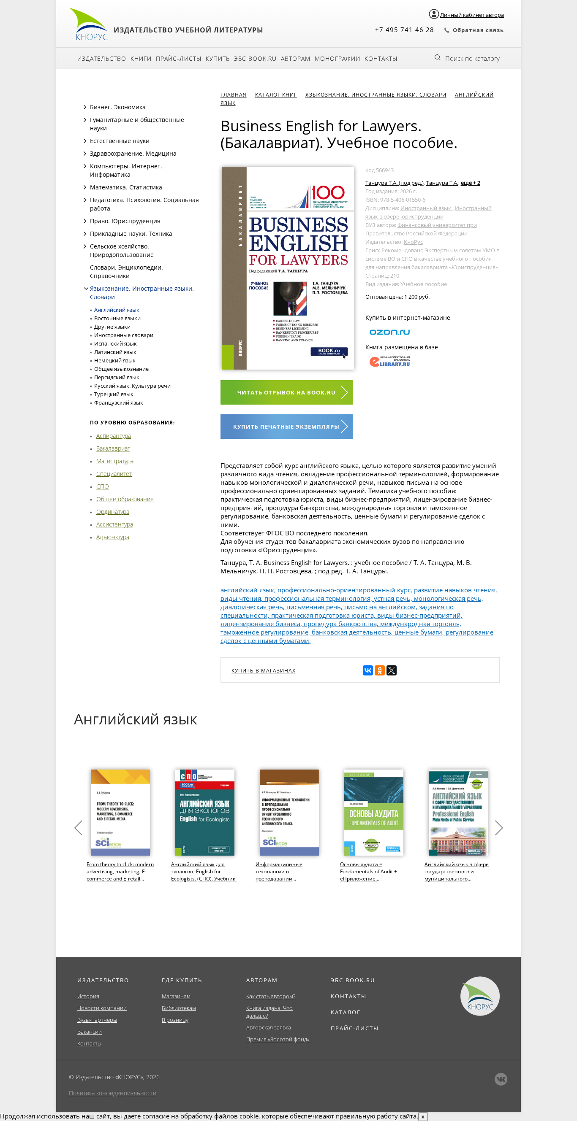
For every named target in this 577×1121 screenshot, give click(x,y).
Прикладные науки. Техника (131, 234)
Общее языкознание (121, 369)
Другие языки (112, 326)
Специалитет (114, 474)
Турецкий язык (113, 394)
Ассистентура (114, 524)
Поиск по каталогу (472, 58)
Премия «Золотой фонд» (278, 1039)
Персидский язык (116, 377)
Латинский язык (115, 352)
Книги (141, 58)
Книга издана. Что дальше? (269, 1011)
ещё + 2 (470, 182)
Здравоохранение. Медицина (133, 153)
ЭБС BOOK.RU (353, 980)
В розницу (175, 1020)
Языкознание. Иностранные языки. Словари (375, 94)
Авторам (295, 58)
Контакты (381, 58)
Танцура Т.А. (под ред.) (394, 182)
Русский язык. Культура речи (132, 385)
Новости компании (102, 1008)
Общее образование (125, 499)
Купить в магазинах (263, 670)
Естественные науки (120, 141)
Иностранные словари (123, 335)
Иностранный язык (426, 208)
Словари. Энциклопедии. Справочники (126, 271)
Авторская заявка (268, 1027)
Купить (218, 58)
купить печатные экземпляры (286, 426)
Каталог (346, 1012)
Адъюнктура (112, 537)
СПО (102, 486)
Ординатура (112, 512)
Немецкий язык (115, 360)
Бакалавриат (113, 448)
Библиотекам (179, 1008)
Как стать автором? (270, 996)
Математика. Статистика (126, 187)
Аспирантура (113, 436)
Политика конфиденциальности (112, 1093)
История (88, 996)
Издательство (101, 58)
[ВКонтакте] (368, 670)
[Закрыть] (86, 288)
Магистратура (114, 461)
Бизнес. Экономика (118, 107)
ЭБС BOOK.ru (255, 58)
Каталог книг (276, 94)
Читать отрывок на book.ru (286, 392)
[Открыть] (85, 107)
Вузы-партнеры (97, 1020)
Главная (233, 94)
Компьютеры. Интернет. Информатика (126, 170)
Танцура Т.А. (442, 182)
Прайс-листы (178, 58)
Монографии (337, 58)
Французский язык (118, 402)
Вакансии (89, 1031)
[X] (391, 670)
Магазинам (176, 996)
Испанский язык (115, 343)
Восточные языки (117, 318)
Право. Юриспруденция (125, 221)
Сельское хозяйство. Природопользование (122, 250)
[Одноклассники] (380, 670)
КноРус (413, 242)
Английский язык (116, 309)
